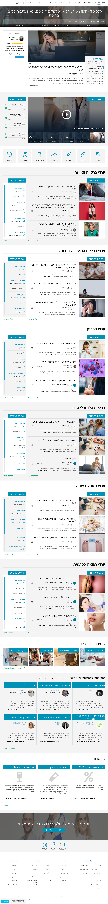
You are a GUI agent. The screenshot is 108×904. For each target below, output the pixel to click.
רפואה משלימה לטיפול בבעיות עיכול (32, 881)
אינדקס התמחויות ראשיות (83, 870)
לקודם (25, 49)
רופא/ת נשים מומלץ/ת (12, 869)
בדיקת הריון (15, 877)
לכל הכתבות (33, 240)
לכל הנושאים (8, 240)
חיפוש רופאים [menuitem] (88, 3)
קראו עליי (19, 58)
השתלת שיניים (47, 873)
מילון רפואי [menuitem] (78, 3)
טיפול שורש (48, 869)
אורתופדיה (56, 25)
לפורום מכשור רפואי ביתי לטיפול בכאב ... (88, 742)
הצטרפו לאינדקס (96, 869)
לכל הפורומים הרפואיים (12, 748)
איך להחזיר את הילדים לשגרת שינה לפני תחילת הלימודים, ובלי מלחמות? (95, 62)
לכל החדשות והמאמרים (97, 87)
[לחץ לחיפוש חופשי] (5, 21)
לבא (4, 49)
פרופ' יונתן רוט (64, 873)
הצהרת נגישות (97, 873)
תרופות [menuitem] (70, 3)
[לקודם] (102, 137)
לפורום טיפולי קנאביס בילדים (15, 742)
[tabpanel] (14, 47)
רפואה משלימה (44, 25)
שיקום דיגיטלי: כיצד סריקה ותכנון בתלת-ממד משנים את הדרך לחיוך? (96, 77)
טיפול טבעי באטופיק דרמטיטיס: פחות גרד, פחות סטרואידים (95, 82)
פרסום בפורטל (97, 888)
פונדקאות (49, 865)
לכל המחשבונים (9, 805)
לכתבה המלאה (33, 86)
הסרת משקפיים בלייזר (12, 884)
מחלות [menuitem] (63, 3)
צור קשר (99, 881)
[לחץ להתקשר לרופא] (18, 54)
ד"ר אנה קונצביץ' (64, 877)
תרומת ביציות (34, 865)
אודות (99, 865)
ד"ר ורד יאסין (65, 869)
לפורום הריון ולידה (12, 710)
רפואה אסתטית (20, 25)
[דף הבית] (100, 3)
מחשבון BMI (35, 869)
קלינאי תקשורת (14, 881)
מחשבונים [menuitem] (30, 3)
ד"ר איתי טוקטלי (64, 881)
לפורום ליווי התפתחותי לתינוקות (50, 742)
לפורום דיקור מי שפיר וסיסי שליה (50, 710)
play (6, 108)
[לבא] (30, 137)
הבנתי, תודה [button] (5, 901)
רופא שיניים (35, 884)
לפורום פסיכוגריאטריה (82, 710)
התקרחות (49, 881)
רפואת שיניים (88, 25)
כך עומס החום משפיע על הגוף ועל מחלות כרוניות (95, 72)
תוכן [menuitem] (44, 3)
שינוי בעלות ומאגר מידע (95, 884)
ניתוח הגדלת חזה (33, 877)
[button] (22, 3)
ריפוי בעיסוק (15, 865)
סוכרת (49, 888)
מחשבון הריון (15, 873)
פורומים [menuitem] (38, 3)
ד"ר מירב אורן (65, 865)
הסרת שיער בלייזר (33, 873)
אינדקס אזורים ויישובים (82, 873)
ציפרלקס (49, 884)
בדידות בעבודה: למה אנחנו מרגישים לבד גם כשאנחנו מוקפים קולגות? (55, 69)
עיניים (78, 25)
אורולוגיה (32, 25)
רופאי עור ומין (67, 25)
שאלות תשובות (84, 865)
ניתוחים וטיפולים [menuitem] (53, 3)
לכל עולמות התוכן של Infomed (14, 668)
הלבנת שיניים (48, 877)
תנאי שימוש (98, 877)
